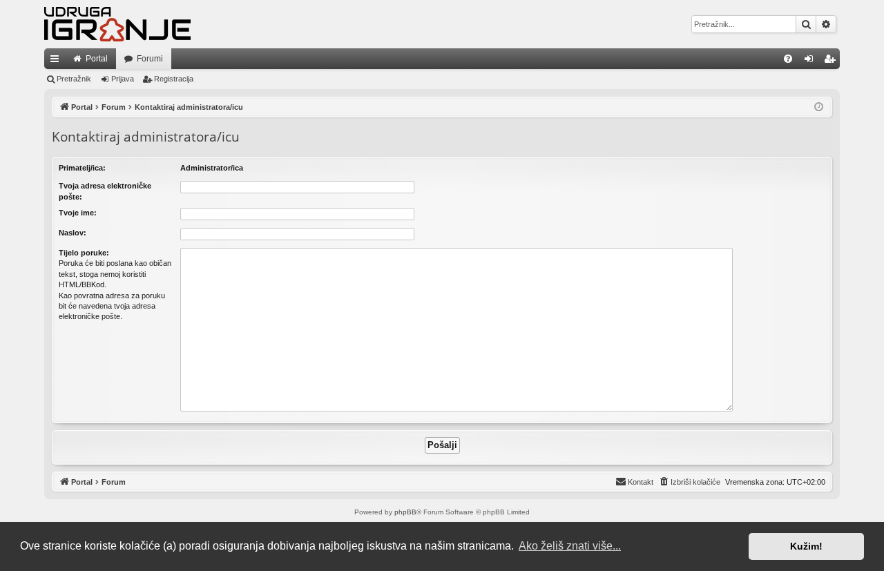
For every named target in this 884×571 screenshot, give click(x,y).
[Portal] (117, 24)
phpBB (405, 512)
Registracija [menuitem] (832, 61)
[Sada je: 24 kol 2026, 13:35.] (818, 107)
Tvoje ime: (78, 213)
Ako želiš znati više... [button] (570, 546)
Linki (57, 61)
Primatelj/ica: (82, 168)
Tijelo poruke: (84, 253)
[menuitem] (788, 58)
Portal (97, 59)
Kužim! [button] (806, 546)
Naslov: (72, 233)
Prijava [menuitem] (812, 61)
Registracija (173, 79)
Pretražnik (74, 79)
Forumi (150, 59)
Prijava (122, 79)
